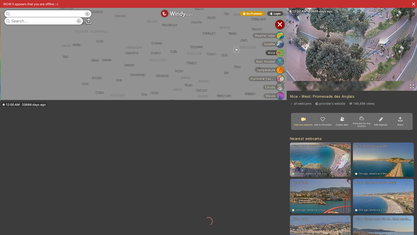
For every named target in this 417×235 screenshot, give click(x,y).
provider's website (332, 103)
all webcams (302, 103)
